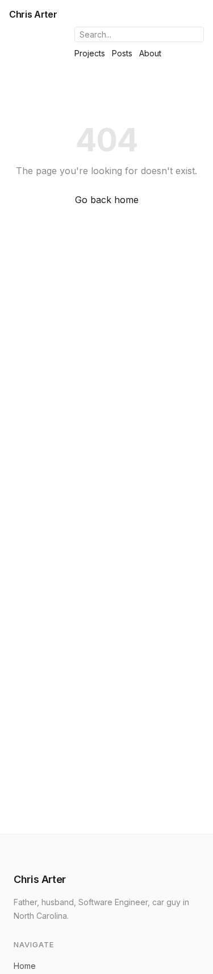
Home (25, 966)
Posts (122, 53)
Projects (89, 53)
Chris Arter (33, 14)
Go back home (107, 199)
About (150, 53)
